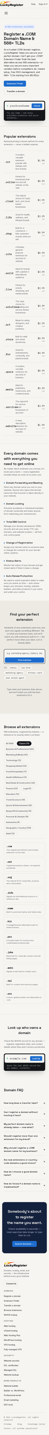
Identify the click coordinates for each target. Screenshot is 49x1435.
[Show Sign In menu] (47, 4)
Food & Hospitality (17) (16, 772)
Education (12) (12, 794)
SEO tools (8, 1405)
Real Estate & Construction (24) (20, 783)
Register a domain (12, 1296)
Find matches (24, 660)
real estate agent (15, 678)
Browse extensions (13, 1310)
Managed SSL (10, 1370)
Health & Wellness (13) (16, 777)
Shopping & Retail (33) (16, 766)
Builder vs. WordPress (14, 1390)
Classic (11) (24, 743)
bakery (13, 668)
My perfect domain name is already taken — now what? (19, 1126)
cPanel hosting (10, 1331)
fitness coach (35, 673)
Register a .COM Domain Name (20, 36)
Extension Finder (15, 83)
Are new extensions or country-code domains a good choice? (21, 1161)
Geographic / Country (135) (18, 828)
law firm (26, 668)
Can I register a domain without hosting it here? (21, 1114)
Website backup (11, 1375)
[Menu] (6, 13)
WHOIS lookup (10, 1315)
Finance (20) (12, 788)
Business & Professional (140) (20, 749)
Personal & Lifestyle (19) (17, 817)
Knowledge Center (36, 1424)
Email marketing (11, 1400)
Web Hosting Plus (12, 1335)
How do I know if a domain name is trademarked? (22, 1185)
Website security (11, 1361)
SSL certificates (11, 1365)
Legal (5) (27, 788)
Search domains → (24, 1244)
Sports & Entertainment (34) (19, 805)
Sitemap (7, 1424)
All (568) (10, 743)
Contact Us (11, 1284)
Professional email (12, 1395)
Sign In (42, 4)
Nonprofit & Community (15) (18, 811)
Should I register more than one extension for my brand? (21, 1138)
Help (33, 4)
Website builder (11, 1386)
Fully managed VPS (13, 1349)
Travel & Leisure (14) (15, 800)
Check (37, 106)
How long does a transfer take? (21, 1103)
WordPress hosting (13, 1340)
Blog (19, 1424)
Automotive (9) (13, 822)
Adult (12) (10, 833)
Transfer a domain (16, 91)
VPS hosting (9, 1345)
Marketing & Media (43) (17, 755)
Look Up (36, 1058)
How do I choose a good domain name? (21, 1173)
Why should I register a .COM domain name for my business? (20, 1149)
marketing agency (14, 673)
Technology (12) (13, 760)
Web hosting (9, 1326)
